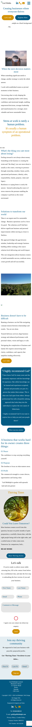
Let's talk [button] (8, 18)
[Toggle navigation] (29, 3)
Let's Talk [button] (6, 361)
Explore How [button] (23, 18)
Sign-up (16, 673)
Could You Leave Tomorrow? (16, 523)
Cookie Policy (21, 717)
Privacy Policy (11, 717)
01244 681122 (17, 711)
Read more (6, 549)
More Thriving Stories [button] (16, 556)
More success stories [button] (16, 430)
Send (16, 631)
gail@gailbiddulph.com (18, 714)
